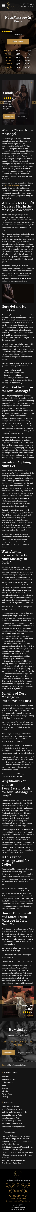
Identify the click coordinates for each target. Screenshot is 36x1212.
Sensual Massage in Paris (12, 1109)
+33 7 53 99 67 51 (26, 4)
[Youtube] (28, 1185)
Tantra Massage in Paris (11, 1121)
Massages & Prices (9, 1079)
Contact (5, 1088)
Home (4, 1065)
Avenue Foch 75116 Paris (18, 1036)
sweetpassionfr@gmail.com (19, 1201)
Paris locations (7, 1082)
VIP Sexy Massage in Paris (12, 1124)
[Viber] (18, 1185)
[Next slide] (34, 102)
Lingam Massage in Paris (12, 1115)
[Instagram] (20, 1191)
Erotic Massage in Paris (11, 1106)
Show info (21, 116)
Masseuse (5, 1076)
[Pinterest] (15, 1191)
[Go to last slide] (2, 102)
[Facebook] (26, 1191)
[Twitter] (23, 1185)
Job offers (5, 1091)
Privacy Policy (7, 1094)
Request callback (27, 6)
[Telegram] (12, 1185)
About (4, 1085)
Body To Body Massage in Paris (14, 1112)
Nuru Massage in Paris (11, 1118)
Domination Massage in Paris (13, 1127)
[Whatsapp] (7, 1185)
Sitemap (5, 1097)
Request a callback (25, 1053)
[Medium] (10, 1191)
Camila (8, 93)
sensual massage (12, 185)
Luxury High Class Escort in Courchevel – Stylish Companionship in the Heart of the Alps (17, 1154)
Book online (18, 42)
